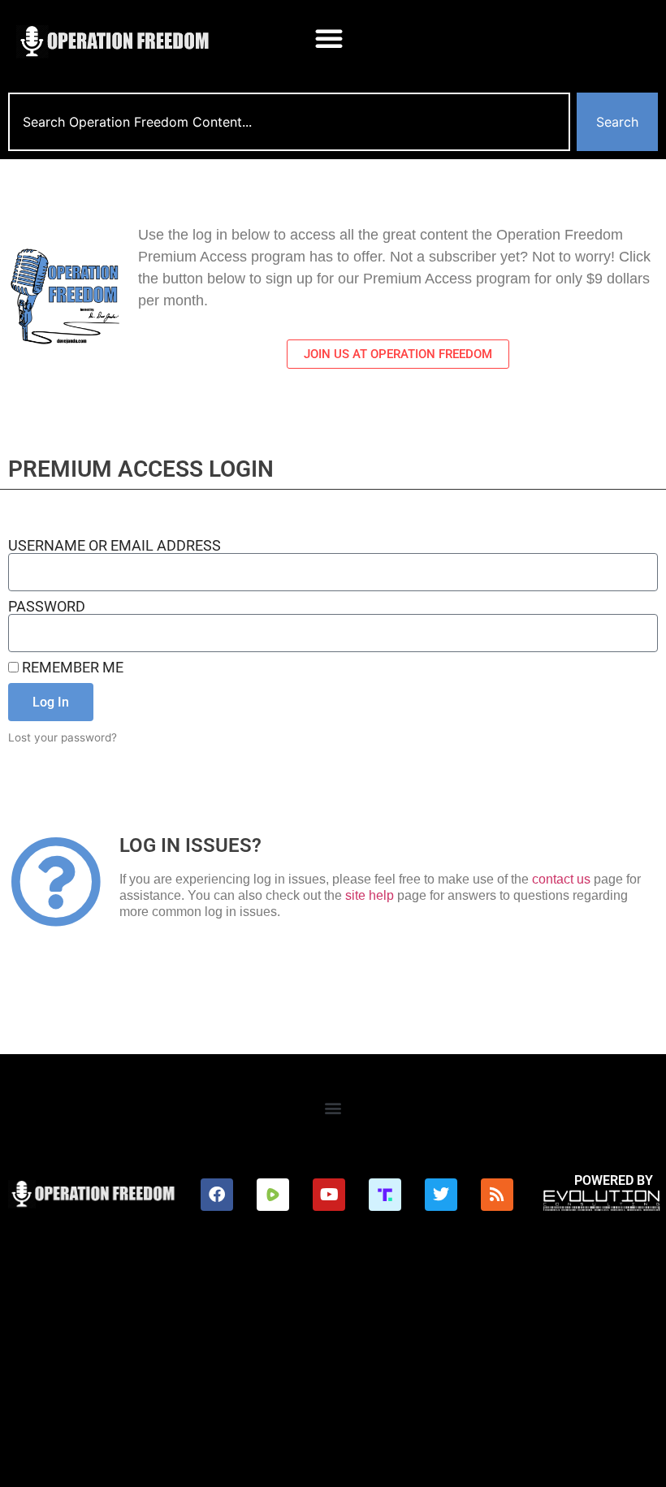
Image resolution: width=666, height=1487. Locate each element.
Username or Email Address (114, 545)
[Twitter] (441, 1194)
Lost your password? (62, 737)
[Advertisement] (333, 1365)
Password (46, 606)
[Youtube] (329, 1194)
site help (369, 895)
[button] (329, 38)
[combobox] (289, 122)
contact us (561, 879)
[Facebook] (217, 1194)
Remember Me (71, 667)
